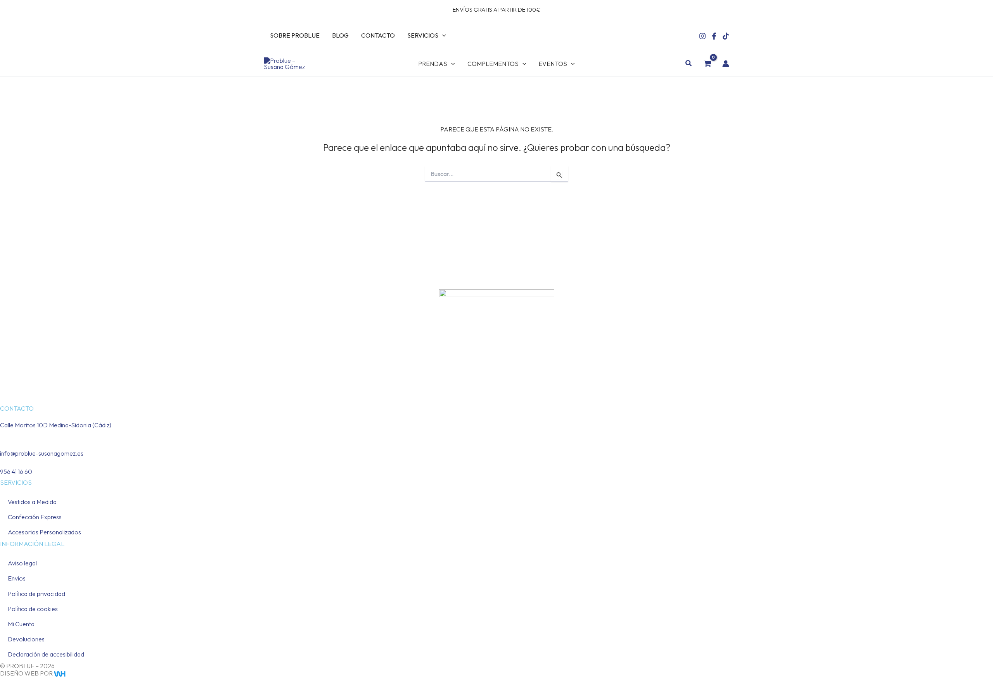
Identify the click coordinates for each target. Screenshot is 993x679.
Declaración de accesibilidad (46, 654)
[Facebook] (714, 36)
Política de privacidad (36, 594)
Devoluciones (26, 639)
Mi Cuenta (21, 624)
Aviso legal (22, 563)
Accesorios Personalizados (44, 532)
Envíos (17, 578)
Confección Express (35, 517)
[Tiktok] (725, 36)
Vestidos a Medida (32, 502)
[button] (442, 35)
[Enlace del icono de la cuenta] (725, 63)
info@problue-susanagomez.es (41, 453)
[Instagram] (702, 36)
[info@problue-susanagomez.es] (2, 443)
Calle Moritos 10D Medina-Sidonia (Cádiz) (55, 425)
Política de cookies (33, 609)
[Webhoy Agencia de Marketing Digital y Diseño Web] (74, 673)
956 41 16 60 (16, 471)
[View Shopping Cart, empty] (707, 64)
